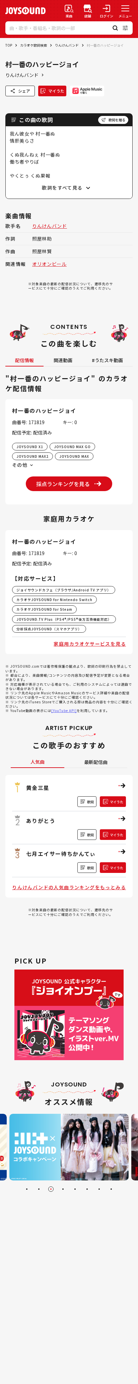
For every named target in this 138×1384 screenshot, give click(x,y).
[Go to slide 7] (99, 1189)
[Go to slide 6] (87, 1189)
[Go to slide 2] (39, 1189)
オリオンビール (49, 264)
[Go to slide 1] (26, 1189)
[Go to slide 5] (75, 1189)
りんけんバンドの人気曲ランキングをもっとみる (69, 887)
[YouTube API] (64, 710)
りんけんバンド (67, 45)
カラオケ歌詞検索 (33, 45)
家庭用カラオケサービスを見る (90, 643)
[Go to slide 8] (111, 1189)
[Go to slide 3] (51, 1189)
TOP (8, 45)
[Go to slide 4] (63, 1189)
